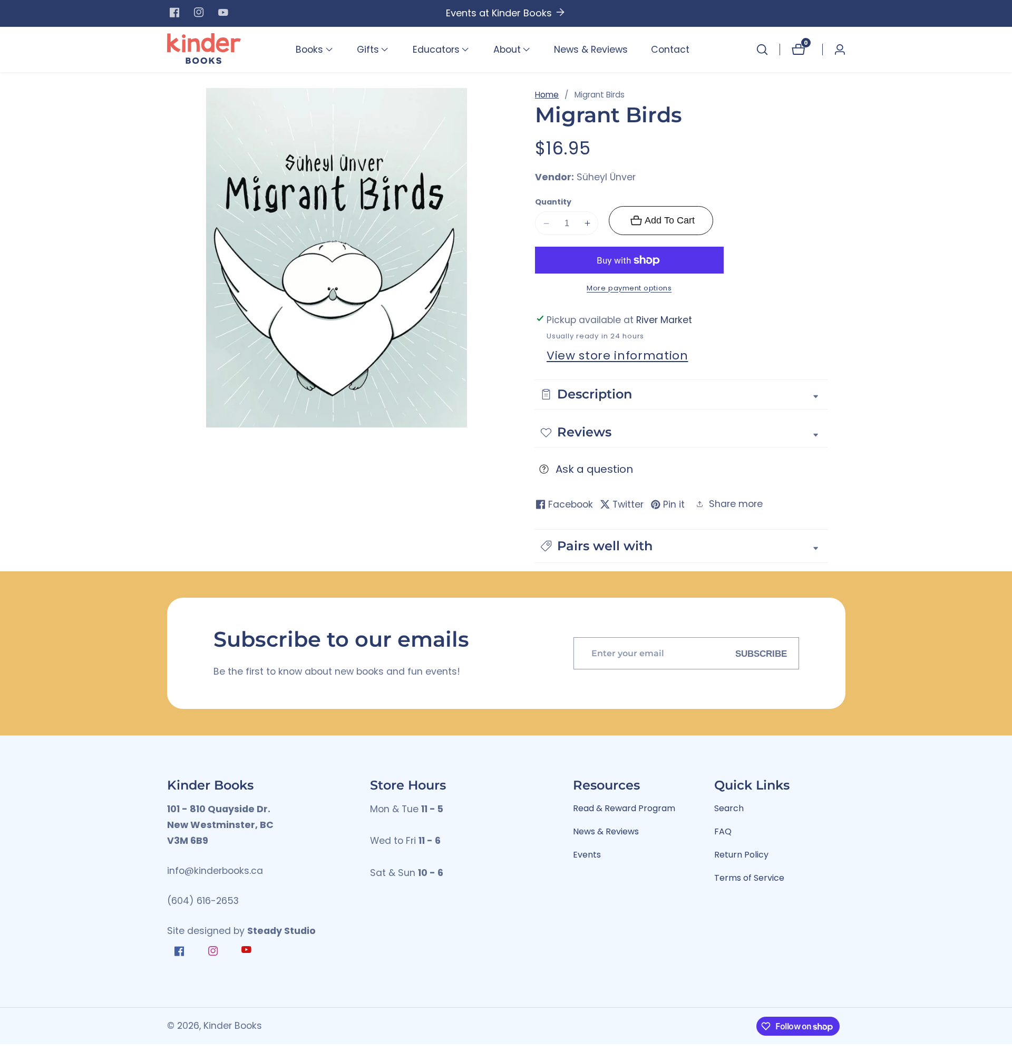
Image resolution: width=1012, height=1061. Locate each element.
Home (547, 94)
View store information (617, 355)
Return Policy (741, 855)
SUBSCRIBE (761, 653)
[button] (309, 49)
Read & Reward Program (624, 808)
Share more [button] (736, 504)
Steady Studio (281, 930)
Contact (670, 49)
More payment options (629, 288)
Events (587, 855)
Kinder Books (232, 1026)
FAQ (723, 831)
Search (729, 808)
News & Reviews (591, 49)
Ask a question (594, 469)
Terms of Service (749, 878)
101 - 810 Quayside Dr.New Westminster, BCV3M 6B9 (220, 825)
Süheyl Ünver (606, 177)
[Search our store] (762, 49)
